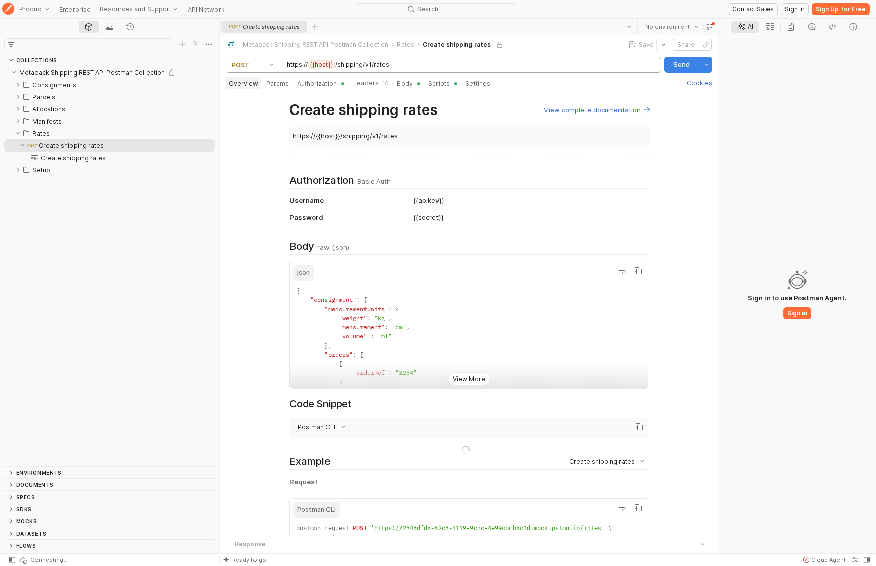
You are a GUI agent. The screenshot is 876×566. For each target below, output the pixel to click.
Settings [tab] (477, 83)
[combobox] (671, 26)
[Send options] (706, 65)
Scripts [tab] (439, 83)
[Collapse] (14, 72)
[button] (709, 26)
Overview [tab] (243, 83)
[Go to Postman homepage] (8, 9)
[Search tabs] (629, 27)
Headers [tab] (370, 83)
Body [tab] (405, 83)
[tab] (89, 27)
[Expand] (18, 85)
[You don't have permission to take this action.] (315, 27)
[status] (43, 560)
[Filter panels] (11, 44)
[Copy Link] (705, 45)
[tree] (109, 266)
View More (469, 370)
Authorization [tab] (317, 83)
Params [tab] (277, 83)
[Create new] (182, 44)
